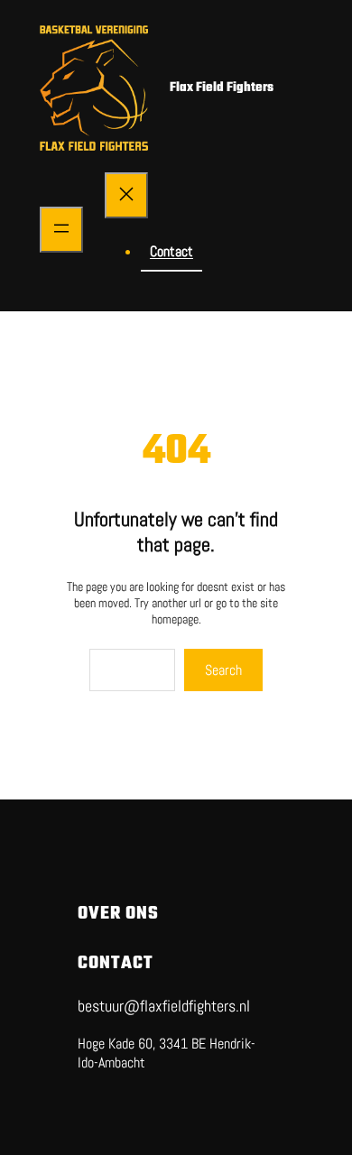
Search (223, 670)
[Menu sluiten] (126, 195)
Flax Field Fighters (221, 88)
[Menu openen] (61, 230)
